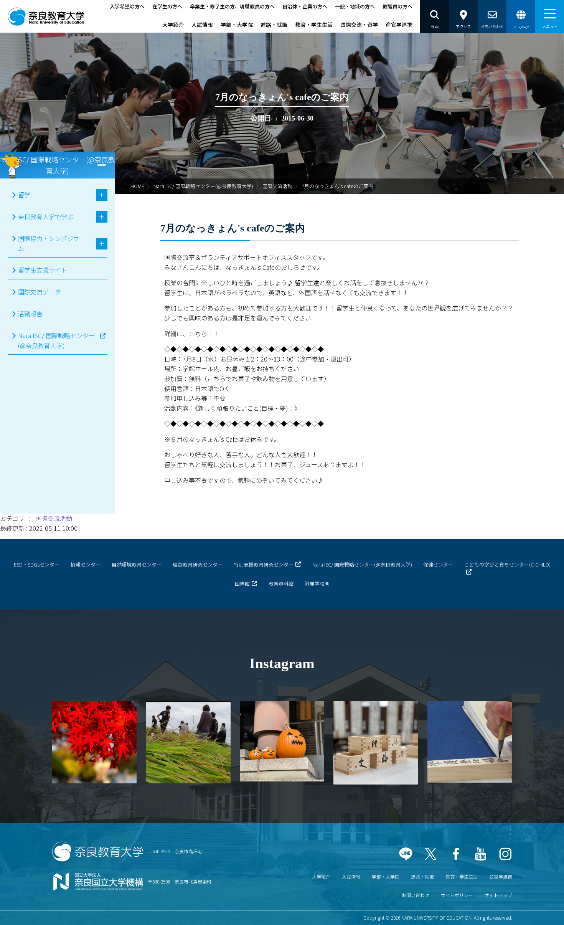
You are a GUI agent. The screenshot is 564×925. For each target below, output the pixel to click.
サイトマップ (498, 895)
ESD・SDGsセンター (36, 564)
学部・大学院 (237, 24)
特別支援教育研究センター (264, 564)
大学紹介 (173, 24)
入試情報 (202, 24)
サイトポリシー (457, 895)
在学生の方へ (167, 6)
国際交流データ (39, 291)
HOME (137, 186)
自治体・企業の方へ (304, 6)
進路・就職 (274, 24)
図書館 (242, 583)
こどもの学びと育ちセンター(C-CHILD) (507, 564)
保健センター (438, 564)
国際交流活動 (277, 186)
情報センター (86, 564)
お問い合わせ (415, 895)
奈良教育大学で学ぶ (45, 216)
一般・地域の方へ (355, 6)
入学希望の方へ (127, 6)
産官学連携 (399, 24)
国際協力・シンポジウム (48, 243)
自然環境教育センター (137, 564)
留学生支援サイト (42, 269)
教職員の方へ (397, 6)
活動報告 (30, 313)
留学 (24, 194)
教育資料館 (281, 583)
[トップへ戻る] (537, 909)
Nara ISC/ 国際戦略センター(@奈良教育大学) (203, 186)
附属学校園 (317, 583)
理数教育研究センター (198, 564)
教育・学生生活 (314, 24)
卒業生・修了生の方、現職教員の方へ (232, 6)
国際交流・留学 (359, 24)
